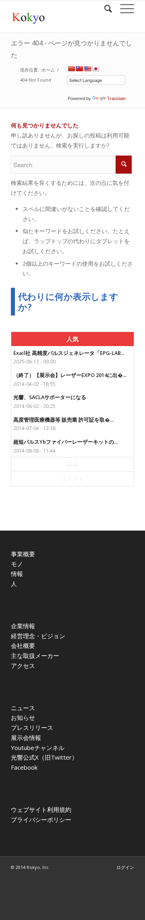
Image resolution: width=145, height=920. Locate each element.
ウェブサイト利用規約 (41, 809)
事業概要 (23, 554)
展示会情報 (26, 738)
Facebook (24, 767)
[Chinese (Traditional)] (79, 69)
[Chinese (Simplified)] (71, 69)
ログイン (125, 867)
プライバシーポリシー (41, 820)
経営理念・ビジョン (38, 636)
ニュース (23, 708)
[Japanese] (95, 69)
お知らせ (23, 717)
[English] (87, 69)
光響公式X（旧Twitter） (44, 757)
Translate (116, 98)
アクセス (23, 666)
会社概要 (23, 645)
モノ (17, 564)
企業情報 (23, 626)
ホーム (48, 70)
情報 (17, 574)
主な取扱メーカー (35, 656)
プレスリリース (32, 727)
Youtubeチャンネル (37, 748)
